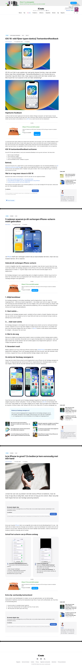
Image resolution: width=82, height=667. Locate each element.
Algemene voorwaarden (45, 661)
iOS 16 (27, 35)
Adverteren (54, 661)
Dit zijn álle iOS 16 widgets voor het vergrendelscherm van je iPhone (24, 180)
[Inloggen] (77, 12)
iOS (23, 35)
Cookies (32, 661)
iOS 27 (34, 328)
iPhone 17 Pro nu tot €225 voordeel (30, 127)
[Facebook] (37, 659)
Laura (8, 41)
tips (7, 35)
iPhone (9, 256)
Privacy (37, 661)
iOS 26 (44, 401)
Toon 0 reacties (11, 200)
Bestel (72, 10)
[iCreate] (41, 8)
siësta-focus (41, 349)
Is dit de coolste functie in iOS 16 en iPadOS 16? (19, 182)
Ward (7, 224)
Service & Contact (25, 661)
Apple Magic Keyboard (15, 35)
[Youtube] (41, 659)
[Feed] (44, 659)
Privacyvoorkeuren (62, 661)
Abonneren (68, 10)
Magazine (18, 661)
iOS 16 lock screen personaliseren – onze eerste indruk (20, 179)
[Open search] (74, 12)
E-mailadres (9, 512)
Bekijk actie (73, 3)
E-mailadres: (7, 189)
